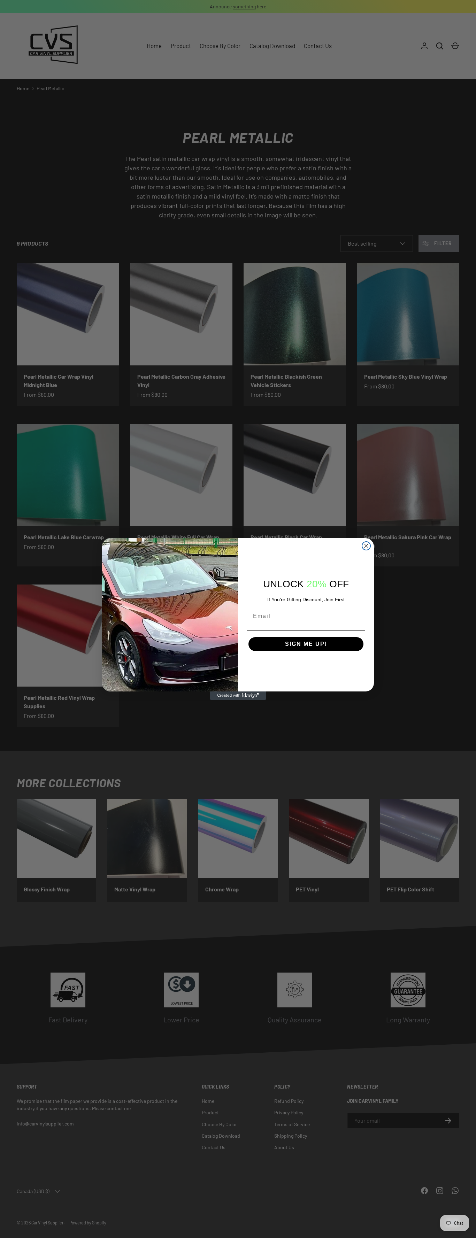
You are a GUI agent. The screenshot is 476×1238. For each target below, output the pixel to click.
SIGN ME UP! (306, 644)
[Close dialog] (366, 546)
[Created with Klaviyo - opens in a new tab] (238, 695)
